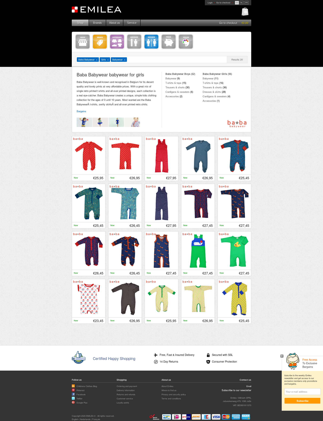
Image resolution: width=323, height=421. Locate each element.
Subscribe (302, 401)
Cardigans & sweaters (177, 92)
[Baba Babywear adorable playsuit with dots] (198, 219)
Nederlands (85, 419)
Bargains (81, 111)
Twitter (79, 398)
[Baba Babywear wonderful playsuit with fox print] (235, 219)
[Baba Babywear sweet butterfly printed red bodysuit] (125, 171)
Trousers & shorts (175, 87)
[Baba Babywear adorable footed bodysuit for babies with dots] (89, 266)
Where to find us (169, 390)
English (75, 419)
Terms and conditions (171, 398)
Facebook (81, 394)
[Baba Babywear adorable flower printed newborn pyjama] (235, 314)
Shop (80, 22)
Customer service (125, 398)
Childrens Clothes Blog (86, 386)
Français (96, 419)
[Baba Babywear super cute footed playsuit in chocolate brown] (125, 314)
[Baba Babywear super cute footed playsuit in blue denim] (198, 171)
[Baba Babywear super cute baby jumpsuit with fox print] (162, 266)
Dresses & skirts (212, 92)
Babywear (170, 78)
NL (242, 2)
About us (114, 22)
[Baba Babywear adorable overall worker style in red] (162, 171)
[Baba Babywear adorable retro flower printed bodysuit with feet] (162, 314)
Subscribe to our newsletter (236, 390)
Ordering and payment (127, 386)
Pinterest (80, 390)
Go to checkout (223, 2)
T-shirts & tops (173, 83)
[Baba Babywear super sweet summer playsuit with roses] (89, 314)
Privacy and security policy (174, 394)
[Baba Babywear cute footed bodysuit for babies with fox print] (125, 266)
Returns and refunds (126, 394)
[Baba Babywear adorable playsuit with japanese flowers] (125, 219)
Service (131, 22)
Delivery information (126, 390)
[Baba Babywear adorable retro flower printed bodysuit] (198, 314)
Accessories (172, 96)
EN (237, 2)
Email (248, 386)
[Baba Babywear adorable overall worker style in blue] (162, 219)
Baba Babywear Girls (215, 74)
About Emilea (167, 386)
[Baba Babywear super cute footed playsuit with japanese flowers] (89, 219)
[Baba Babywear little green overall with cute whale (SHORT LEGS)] (198, 266)
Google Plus (81, 402)
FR (246, 2)
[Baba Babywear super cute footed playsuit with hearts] (235, 171)
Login (210, 2)
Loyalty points (123, 402)
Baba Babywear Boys (177, 74)
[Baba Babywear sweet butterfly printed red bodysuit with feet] (89, 171)
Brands (97, 22)
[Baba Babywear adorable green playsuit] (235, 266)
